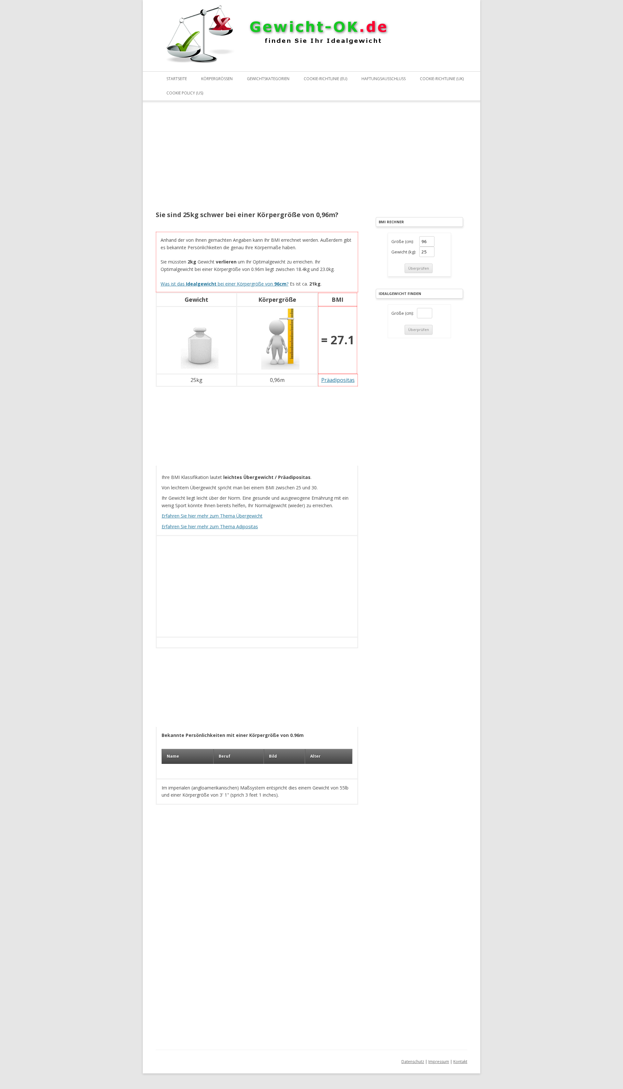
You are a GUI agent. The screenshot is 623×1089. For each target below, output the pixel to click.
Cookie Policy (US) (184, 93)
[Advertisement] (257, 160)
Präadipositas (338, 380)
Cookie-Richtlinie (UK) (442, 78)
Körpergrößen (217, 78)
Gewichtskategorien (268, 78)
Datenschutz (412, 1061)
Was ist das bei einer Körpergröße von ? (224, 284)
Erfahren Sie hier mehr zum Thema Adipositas (210, 526)
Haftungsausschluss (383, 78)
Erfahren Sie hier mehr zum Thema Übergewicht (212, 516)
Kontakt (460, 1061)
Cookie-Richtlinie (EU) (325, 78)
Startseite (176, 78)
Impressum (438, 1061)
